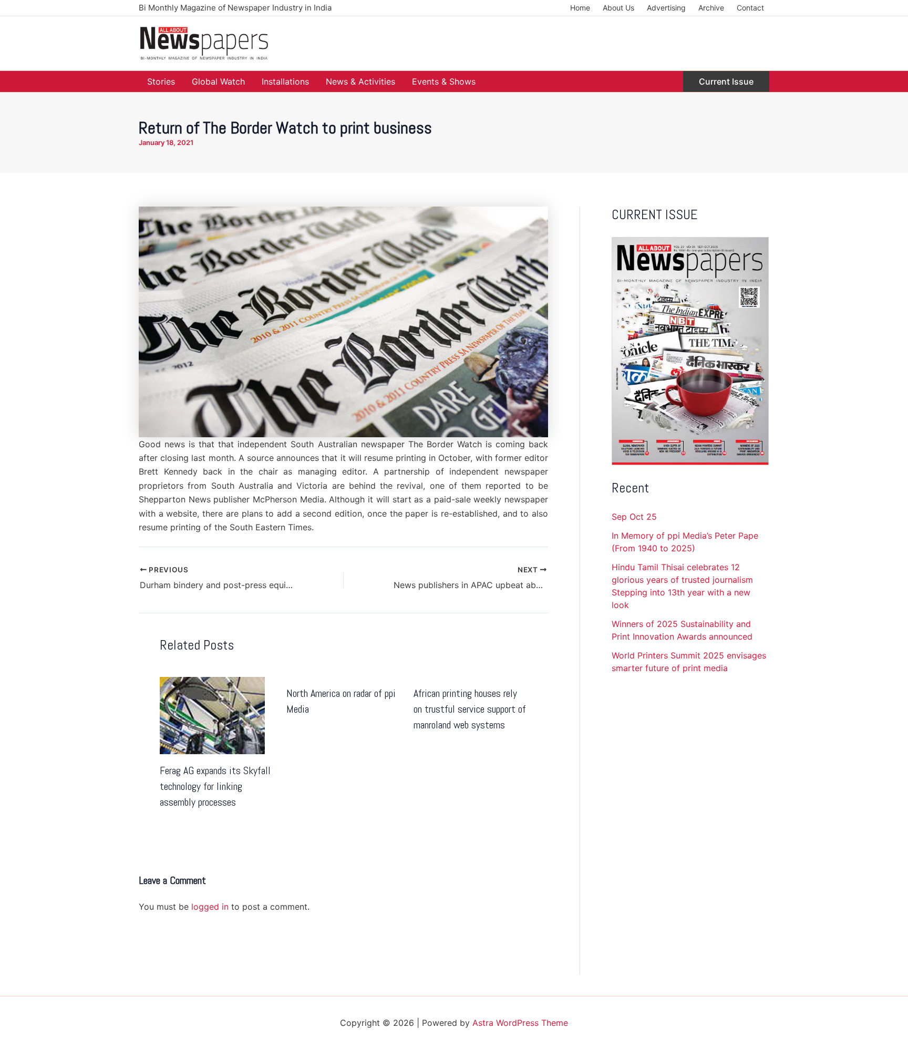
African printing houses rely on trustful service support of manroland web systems (470, 709)
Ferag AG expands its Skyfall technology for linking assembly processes (215, 786)
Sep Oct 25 (634, 516)
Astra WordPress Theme (520, 1022)
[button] (726, 81)
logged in (210, 906)
